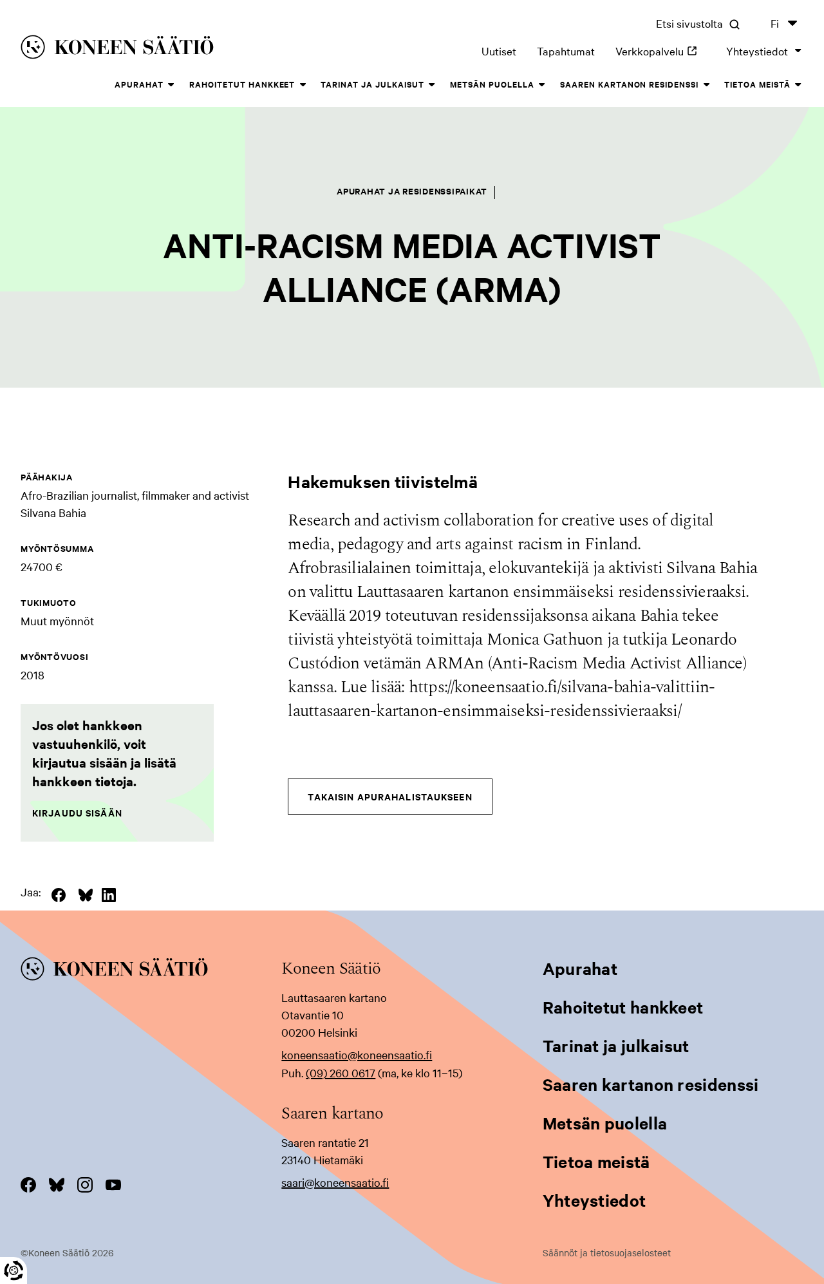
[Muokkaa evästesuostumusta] (13, 1270)
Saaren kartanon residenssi (629, 84)
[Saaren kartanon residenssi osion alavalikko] (706, 85)
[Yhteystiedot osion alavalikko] (798, 51)
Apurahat (139, 84)
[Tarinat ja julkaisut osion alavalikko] (432, 85)
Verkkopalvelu (660, 50)
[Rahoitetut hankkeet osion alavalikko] (302, 85)
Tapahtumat (566, 50)
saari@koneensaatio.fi (335, 1182)
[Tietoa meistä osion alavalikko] (798, 85)
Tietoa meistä (757, 84)
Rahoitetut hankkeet (242, 84)
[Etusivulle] (179, 49)
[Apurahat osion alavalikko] (171, 85)
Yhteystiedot (757, 50)
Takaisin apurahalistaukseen (390, 796)
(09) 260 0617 (340, 1072)
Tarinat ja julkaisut (372, 84)
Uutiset (499, 50)
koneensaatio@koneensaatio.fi (356, 1054)
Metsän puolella (492, 84)
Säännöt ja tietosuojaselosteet (607, 1252)
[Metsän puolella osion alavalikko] (542, 85)
